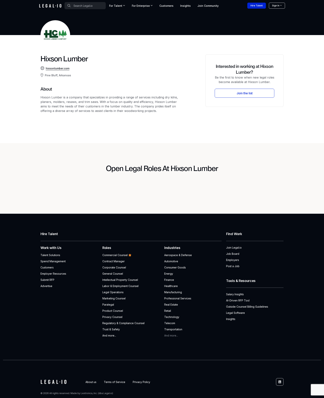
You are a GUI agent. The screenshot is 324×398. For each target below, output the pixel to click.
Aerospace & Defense (178, 255)
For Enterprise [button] (141, 5)
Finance (169, 279)
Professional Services (177, 298)
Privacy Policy (141, 382)
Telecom (169, 323)
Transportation (173, 329)
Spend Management (53, 261)
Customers (166, 5)
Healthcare (171, 286)
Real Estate (171, 304)
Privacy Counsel (112, 317)
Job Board (232, 253)
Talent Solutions (50, 255)
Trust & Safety (111, 329)
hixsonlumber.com (57, 68)
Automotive (171, 261)
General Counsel (112, 273)
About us (91, 382)
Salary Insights (235, 294)
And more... (109, 335)
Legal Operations (113, 292)
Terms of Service (114, 382)
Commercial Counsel (115, 255)
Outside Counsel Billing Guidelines (247, 306)
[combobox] (85, 5)
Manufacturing (173, 292)
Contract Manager (113, 261)
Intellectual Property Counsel (120, 279)
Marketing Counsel (114, 298)
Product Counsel (112, 310)
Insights (185, 5)
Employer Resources (53, 273)
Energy (168, 273)
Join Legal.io (234, 247)
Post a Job (232, 266)
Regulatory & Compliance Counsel (123, 323)
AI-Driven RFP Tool (238, 300)
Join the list (245, 93)
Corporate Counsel (114, 267)
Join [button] (208, 5)
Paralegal (108, 304)
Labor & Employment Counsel (120, 286)
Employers (232, 260)
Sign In (275, 5)
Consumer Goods (175, 267)
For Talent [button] (115, 5)
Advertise (46, 286)
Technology (171, 317)
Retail (167, 310)
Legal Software (235, 312)
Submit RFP (47, 279)
